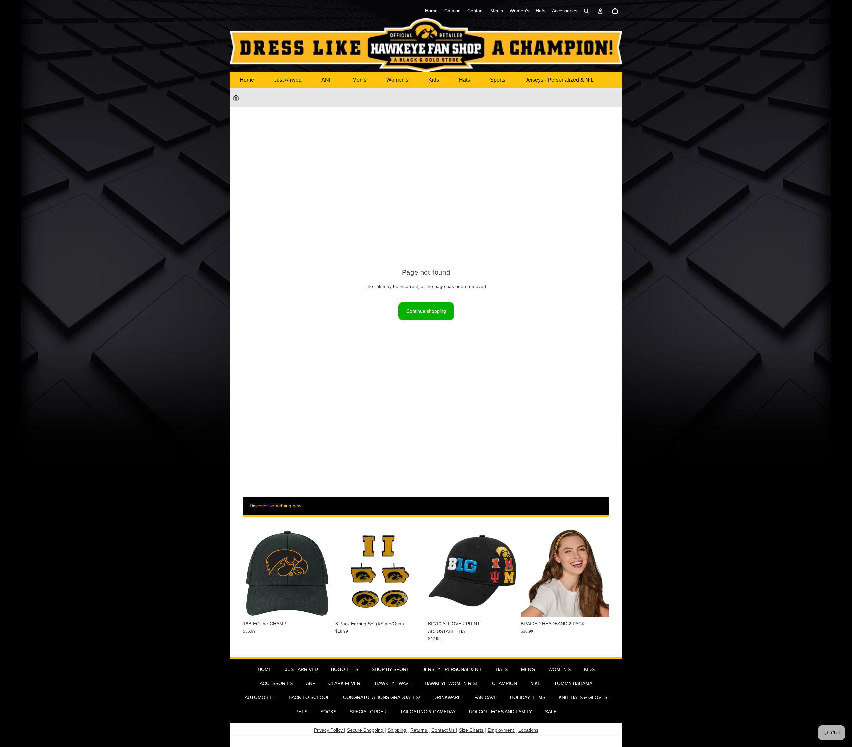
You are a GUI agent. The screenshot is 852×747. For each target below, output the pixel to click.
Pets (301, 711)
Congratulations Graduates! (381, 697)
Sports (497, 80)
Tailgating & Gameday (428, 711)
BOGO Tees (344, 669)
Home (247, 80)
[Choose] (506, 607)
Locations (528, 730)
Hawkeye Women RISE (452, 683)
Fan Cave (485, 697)
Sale (551, 711)
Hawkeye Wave (393, 683)
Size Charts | (472, 730)
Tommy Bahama (573, 683)
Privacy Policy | (329, 730)
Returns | (420, 730)
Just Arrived (288, 80)
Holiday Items (527, 697)
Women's (397, 80)
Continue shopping (426, 311)
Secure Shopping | (366, 730)
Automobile (260, 697)
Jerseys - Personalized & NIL (559, 80)
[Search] (586, 11)
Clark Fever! (345, 683)
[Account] (600, 11)
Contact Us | (444, 730)
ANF (326, 80)
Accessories (276, 683)
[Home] (236, 98)
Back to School (309, 697)
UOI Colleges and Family (500, 711)
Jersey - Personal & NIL (452, 669)
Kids (433, 80)
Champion (504, 683)
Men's (359, 80)
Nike (535, 683)
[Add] (321, 607)
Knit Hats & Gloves (583, 697)
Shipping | (398, 730)
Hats (464, 80)
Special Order (368, 711)
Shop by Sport (390, 669)
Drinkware (447, 697)
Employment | (502, 730)
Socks (328, 711)
